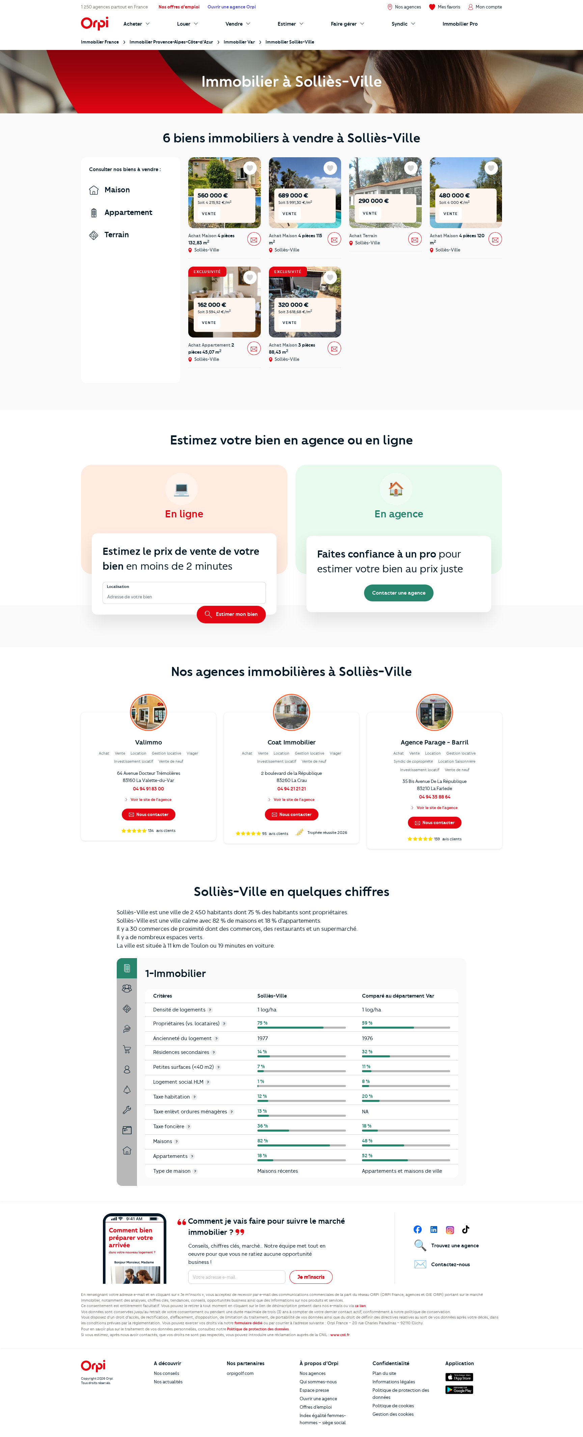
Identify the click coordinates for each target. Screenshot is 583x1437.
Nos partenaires (246, 1363)
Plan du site (384, 1373)
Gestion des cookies (393, 1414)
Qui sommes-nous (318, 1381)
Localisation (118, 586)
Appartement (127, 212)
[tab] (127, 968)
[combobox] (107, 596)
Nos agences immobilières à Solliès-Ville (291, 671)
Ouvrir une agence (318, 1398)
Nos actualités (168, 1381)
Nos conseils (166, 1373)
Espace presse (314, 1390)
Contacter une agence (398, 593)
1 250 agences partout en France (114, 6)
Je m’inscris (311, 1277)
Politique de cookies (393, 1405)
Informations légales (393, 1381)
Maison (116, 189)
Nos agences (313, 1373)
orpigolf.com (240, 1373)
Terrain (115, 234)
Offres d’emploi (316, 1407)
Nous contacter (151, 814)
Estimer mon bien (236, 614)
